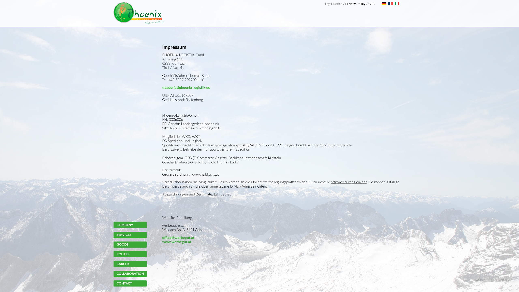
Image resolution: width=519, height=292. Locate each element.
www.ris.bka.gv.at (205, 174)
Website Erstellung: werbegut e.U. (495, 280)
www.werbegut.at (176, 242)
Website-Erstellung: (177, 218)
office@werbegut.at (178, 237)
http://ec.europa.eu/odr (349, 182)
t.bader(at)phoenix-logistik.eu (186, 87)
